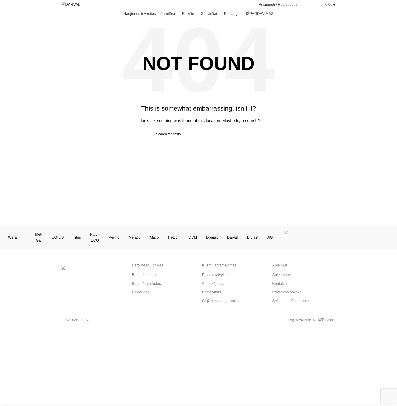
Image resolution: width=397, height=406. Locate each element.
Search (238, 134)
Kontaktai (280, 284)
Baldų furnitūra (144, 275)
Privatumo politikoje (250, 389)
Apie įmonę (281, 275)
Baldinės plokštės (146, 284)
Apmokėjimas (213, 284)
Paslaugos (140, 292)
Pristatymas (211, 292)
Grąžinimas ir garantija (220, 301)
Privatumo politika (286, 292)
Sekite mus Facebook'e (291, 301)
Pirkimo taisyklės (216, 275)
